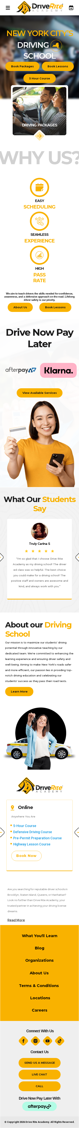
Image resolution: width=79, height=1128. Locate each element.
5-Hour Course (24, 826)
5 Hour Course (39, 78)
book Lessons (58, 66)
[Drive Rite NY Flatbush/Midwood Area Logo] (39, 7)
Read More (16, 920)
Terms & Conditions (39, 985)
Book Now (26, 856)
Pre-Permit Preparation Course (37, 838)
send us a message (39, 1063)
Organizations (39, 960)
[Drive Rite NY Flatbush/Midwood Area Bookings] (69, 7)
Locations (39, 998)
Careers (39, 1010)
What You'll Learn (39, 935)
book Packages (22, 66)
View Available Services (39, 393)
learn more (19, 691)
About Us (20, 307)
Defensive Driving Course (32, 832)
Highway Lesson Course (31, 844)
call (39, 1086)
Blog (39, 948)
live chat (39, 1074)
